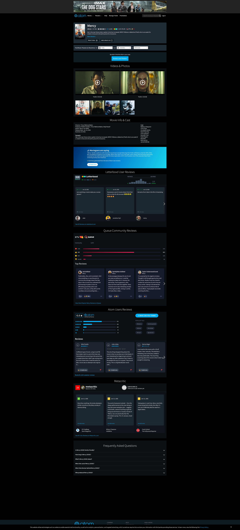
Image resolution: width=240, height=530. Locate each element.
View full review (81, 423)
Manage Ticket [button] (113, 16)
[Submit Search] (160, 15)
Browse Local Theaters (120, 58)
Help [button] (105, 16)
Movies (89, 16)
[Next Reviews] (164, 203)
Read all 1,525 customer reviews (84, 375)
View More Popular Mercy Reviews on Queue (88, 303)
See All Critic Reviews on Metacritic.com (87, 435)
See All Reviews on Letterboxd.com (85, 224)
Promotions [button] (123, 16)
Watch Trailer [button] (91, 40)
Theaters (97, 16)
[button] (105, 47)
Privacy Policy (204, 527)
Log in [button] (164, 16)
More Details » (91, 36)
